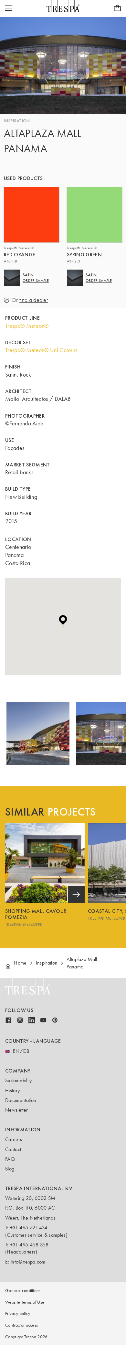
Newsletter (16, 1110)
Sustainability (18, 1080)
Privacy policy (17, 1313)
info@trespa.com (28, 1262)
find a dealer (33, 300)
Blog (9, 1169)
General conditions (23, 1290)
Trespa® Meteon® (27, 325)
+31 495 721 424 (28, 1227)
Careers (13, 1139)
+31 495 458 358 (29, 1245)
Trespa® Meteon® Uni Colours (41, 350)
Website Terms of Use (24, 1302)
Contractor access (21, 1325)
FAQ (10, 1159)
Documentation (20, 1100)
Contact (13, 1149)
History (12, 1090)
